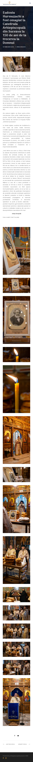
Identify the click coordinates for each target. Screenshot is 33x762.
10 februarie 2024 (8, 47)
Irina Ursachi (21, 47)
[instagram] (6, 758)
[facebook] (3, 758)
